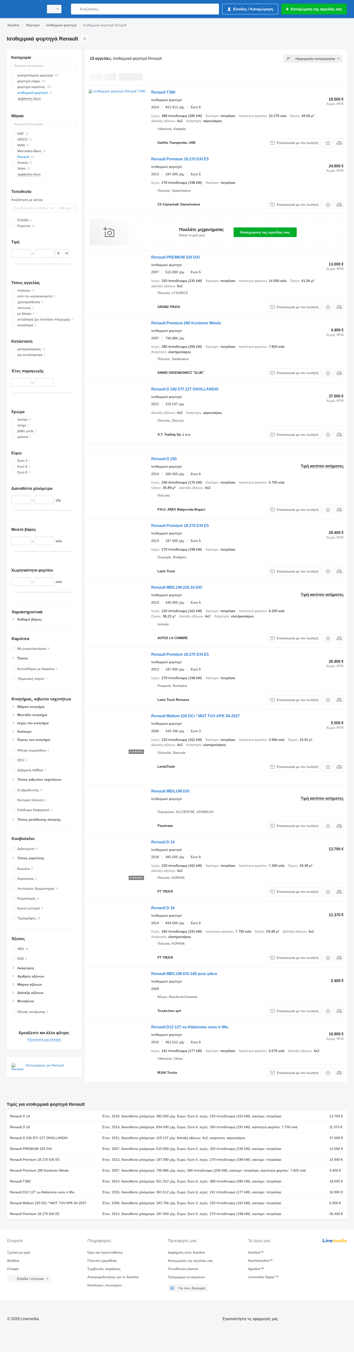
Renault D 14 (163, 842)
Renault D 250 (164, 459)
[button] (327, 142)
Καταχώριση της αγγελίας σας (265, 232)
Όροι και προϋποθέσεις (105, 1252)
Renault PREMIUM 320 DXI (175, 257)
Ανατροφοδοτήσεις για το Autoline (113, 1277)
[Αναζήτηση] (76, 9)
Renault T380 (163, 92)
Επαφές (13, 1269)
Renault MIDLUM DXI (170, 791)
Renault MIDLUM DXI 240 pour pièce (184, 974)
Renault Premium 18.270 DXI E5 (180, 159)
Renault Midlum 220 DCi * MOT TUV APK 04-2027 (195, 716)
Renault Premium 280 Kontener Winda (186, 323)
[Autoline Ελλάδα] (24, 9)
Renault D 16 (163, 908)
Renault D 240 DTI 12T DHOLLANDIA (185, 389)
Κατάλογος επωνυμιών (104, 1285)
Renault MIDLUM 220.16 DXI (176, 587)
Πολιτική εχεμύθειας (102, 1261)
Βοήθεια (13, 1261)
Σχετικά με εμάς (19, 1252)
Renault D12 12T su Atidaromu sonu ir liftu (189, 1027)
